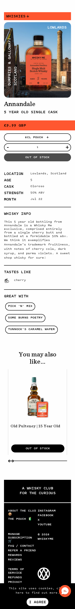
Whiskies (15, 16)
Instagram (47, 510)
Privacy (15, 582)
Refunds (15, 577)
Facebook (46, 515)
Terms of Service (16, 570)
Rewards (15, 555)
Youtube (45, 524)
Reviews (15, 559)
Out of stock (37, 157)
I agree (37, 602)
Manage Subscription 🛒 (20, 537)
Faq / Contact (21, 546)
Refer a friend (22, 550)
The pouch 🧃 (20, 519)
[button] (65, 591)
